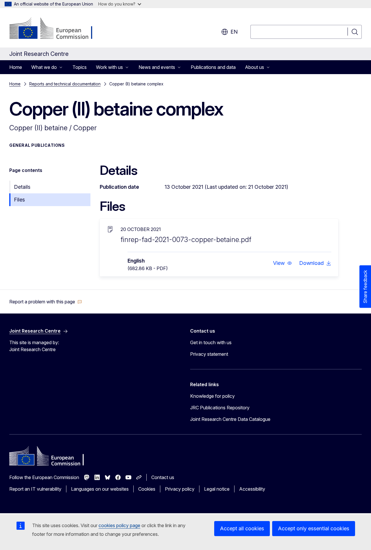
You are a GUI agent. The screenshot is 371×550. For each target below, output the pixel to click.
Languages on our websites (100, 489)
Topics (79, 67)
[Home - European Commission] (56, 29)
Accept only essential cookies (313, 528)
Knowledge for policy (212, 396)
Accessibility (252, 489)
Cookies (146, 489)
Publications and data (213, 67)
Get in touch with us (211, 342)
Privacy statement (209, 354)
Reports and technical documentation (65, 83)
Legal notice (217, 489)
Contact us (162, 477)
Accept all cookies (242, 528)
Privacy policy (179, 489)
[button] (282, 263)
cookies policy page (119, 525)
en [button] (234, 32)
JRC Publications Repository (220, 407)
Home (15, 67)
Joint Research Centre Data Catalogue (230, 419)
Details (22, 187)
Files (19, 200)
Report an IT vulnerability (35, 489)
